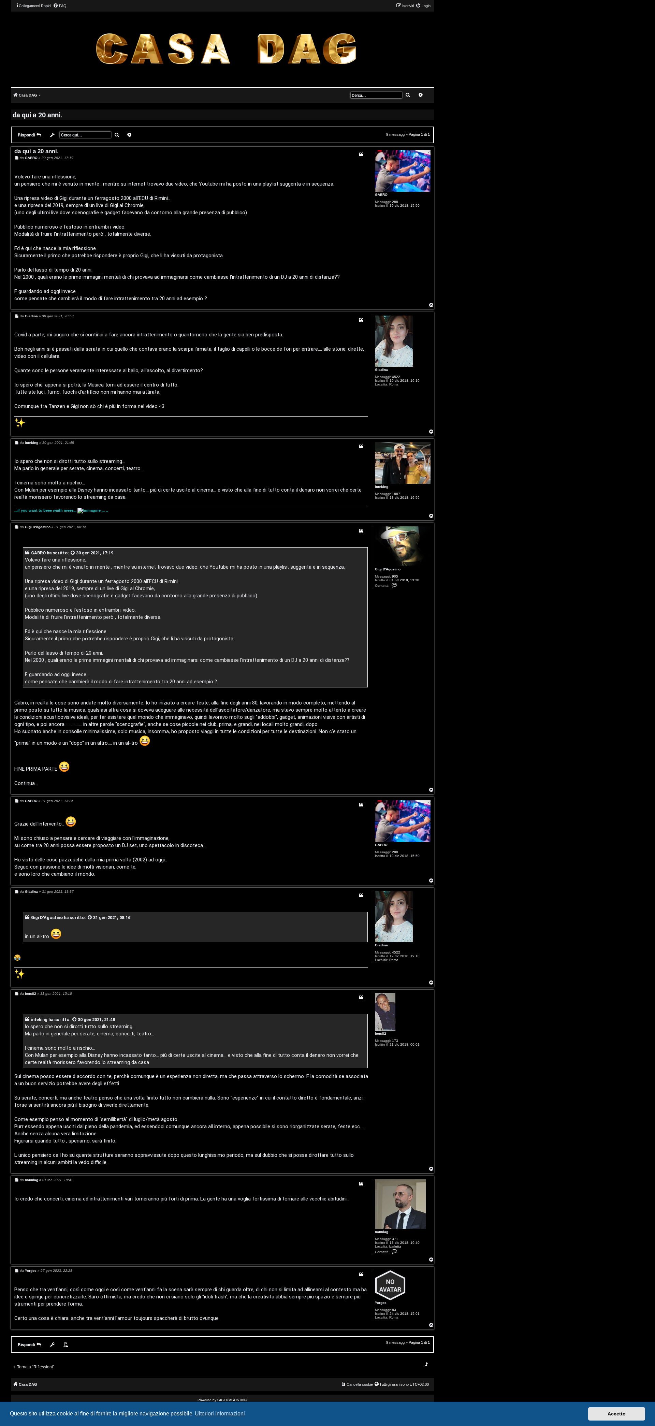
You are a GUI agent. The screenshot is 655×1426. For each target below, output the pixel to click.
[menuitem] (60, 6)
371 (395, 1239)
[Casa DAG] (225, 49)
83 (394, 1310)
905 (395, 576)
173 (395, 1041)
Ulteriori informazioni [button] (220, 1413)
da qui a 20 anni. (37, 114)
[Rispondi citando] (361, 154)
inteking (381, 487)
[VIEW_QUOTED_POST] (73, 552)
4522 (396, 377)
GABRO (381, 195)
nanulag (381, 1232)
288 (395, 202)
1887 (396, 494)
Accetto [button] (617, 1413)
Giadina (381, 370)
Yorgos (381, 1303)
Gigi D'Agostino (388, 569)
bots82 (380, 1033)
